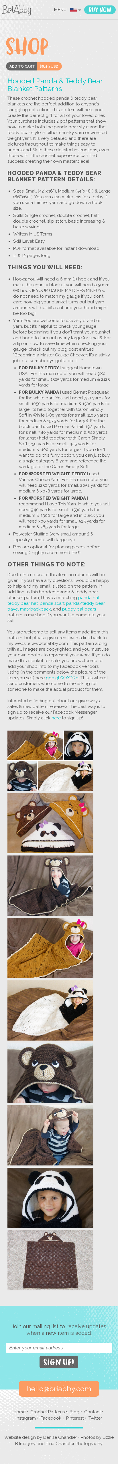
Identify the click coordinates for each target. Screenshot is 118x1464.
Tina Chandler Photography (74, 1443)
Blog (74, 1411)
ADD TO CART (22, 66)
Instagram (26, 1418)
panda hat (88, 597)
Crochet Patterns (47, 1411)
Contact (92, 1411)
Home (19, 1411)
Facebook (51, 1418)
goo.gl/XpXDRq (62, 677)
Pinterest (75, 1418)
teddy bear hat (22, 603)
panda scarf (52, 603)
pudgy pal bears (79, 609)
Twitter (95, 1418)
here (55, 718)
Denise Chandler (60, 1437)
